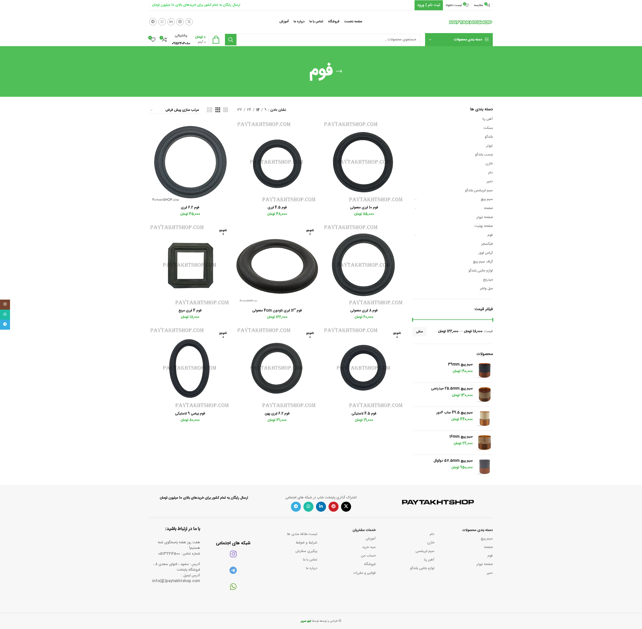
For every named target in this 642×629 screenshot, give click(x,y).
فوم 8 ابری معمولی (364, 311)
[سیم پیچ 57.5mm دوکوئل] (484, 467)
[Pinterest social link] (180, 22)
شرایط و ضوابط (306, 543)
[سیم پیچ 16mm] (484, 442)
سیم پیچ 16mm (461, 436)
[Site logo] (471, 22)
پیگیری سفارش (306, 551)
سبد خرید (369, 547)
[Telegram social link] (153, 22)
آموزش (371, 539)
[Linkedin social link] (171, 22)
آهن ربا (488, 119)
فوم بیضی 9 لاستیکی (190, 414)
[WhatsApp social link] (162, 22)
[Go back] (339, 71)
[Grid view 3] (217, 110)
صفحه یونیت (483, 226)
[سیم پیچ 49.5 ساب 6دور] (484, 418)
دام (490, 173)
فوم (490, 235)
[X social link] (189, 22)
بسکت (488, 128)
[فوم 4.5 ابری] (277, 162)
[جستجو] (230, 39)
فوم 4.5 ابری (277, 208)
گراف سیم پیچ (483, 262)
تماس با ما (310, 560)
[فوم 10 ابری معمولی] (364, 162)
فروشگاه (370, 564)
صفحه (488, 208)
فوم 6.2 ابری (190, 208)
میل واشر (486, 289)
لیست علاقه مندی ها (302, 534)
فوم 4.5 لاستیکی (364, 414)
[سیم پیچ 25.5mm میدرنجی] (484, 394)
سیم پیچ (487, 199)
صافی (419, 331)
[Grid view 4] (209, 110)
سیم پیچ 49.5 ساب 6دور (454, 412)
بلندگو (489, 137)
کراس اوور (485, 253)
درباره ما (311, 568)
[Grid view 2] (225, 110)
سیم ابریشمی (425, 551)
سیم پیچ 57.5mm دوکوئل (453, 461)
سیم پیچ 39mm (460, 364)
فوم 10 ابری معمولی (364, 208)
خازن (489, 164)
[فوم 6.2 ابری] (190, 162)
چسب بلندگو (484, 155)
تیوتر (489, 146)
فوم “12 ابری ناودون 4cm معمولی (277, 311)
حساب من (368, 556)
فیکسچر (487, 244)
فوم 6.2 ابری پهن (277, 414)
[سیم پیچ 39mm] (484, 370)
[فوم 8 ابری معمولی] (364, 265)
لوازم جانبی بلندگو (480, 271)
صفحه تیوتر (484, 217)
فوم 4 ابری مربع (190, 311)
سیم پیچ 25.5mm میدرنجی (452, 388)
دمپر (490, 181)
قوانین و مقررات (364, 573)
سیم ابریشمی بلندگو (479, 191)
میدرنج (488, 280)
